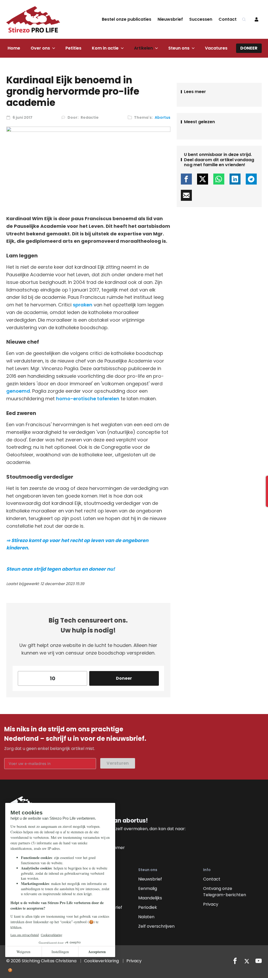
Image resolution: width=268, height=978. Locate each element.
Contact (228, 19)
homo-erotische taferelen (87, 398)
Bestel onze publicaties (126, 19)
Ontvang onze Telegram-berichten (224, 891)
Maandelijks (150, 898)
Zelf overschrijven (156, 926)
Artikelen (143, 48)
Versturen (118, 763)
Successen (200, 19)
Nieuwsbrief (170, 19)
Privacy (210, 904)
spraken (82, 304)
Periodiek (147, 907)
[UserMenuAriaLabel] (256, 19)
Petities (73, 48)
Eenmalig (147, 888)
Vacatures (216, 48)
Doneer (249, 48)
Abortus (162, 117)
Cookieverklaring (101, 961)
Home (14, 48)
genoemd (18, 391)
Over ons (40, 48)
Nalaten (146, 917)
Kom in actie (105, 48)
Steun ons (178, 48)
